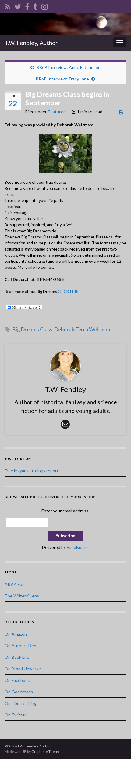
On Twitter (15, 714)
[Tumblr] (35, 5)
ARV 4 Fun (15, 584)
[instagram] (44, 5)
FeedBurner (78, 547)
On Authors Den (20, 645)
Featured (57, 111)
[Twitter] (17, 5)
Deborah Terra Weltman (82, 329)
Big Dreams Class (32, 329)
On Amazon (16, 634)
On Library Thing (21, 703)
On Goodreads (19, 691)
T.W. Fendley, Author (31, 42)
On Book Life (17, 657)
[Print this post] (121, 112)
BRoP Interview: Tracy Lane (62, 78)
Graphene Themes (46, 751)
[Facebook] (27, 5)
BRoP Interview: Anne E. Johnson (69, 67)
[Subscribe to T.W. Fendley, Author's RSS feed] (7, 5)
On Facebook (17, 680)
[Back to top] (117, 745)
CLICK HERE (69, 291)
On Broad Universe (23, 668)
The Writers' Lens (22, 595)
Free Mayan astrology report (31, 470)
